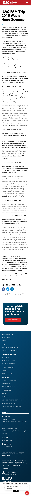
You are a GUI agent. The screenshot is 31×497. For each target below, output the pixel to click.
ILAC (3, 27)
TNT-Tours (12, 53)
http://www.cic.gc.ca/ (15, 465)
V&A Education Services (12, 125)
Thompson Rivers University (9, 51)
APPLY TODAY (13, 320)
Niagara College (14, 43)
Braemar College (21, 49)
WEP (22, 249)
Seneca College (21, 51)
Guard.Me (4, 53)
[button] (27, 2)
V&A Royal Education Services (12, 264)
